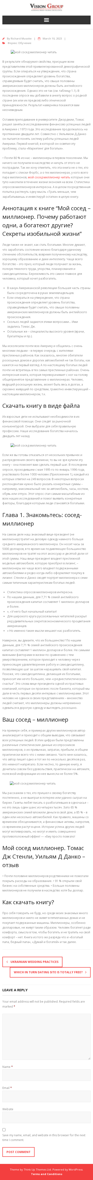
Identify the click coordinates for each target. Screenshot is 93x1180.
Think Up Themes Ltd (37, 1169)
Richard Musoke (21, 38)
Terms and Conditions (46, 1174)
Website (7, 1109)
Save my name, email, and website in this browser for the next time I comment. (43, 1137)
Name (7, 1067)
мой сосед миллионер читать (49, 177)
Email (7, 1088)
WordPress (76, 1169)
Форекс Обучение (19, 43)
